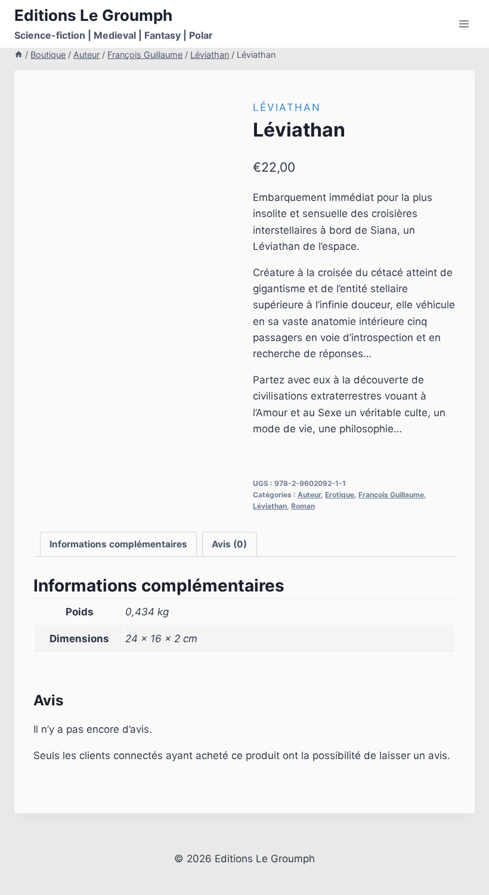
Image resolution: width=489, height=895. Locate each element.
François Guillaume (391, 494)
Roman (303, 505)
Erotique (339, 494)
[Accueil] (18, 54)
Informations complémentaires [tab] (118, 544)
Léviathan (287, 107)
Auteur (309, 494)
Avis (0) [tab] (229, 544)
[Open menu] (464, 23)
